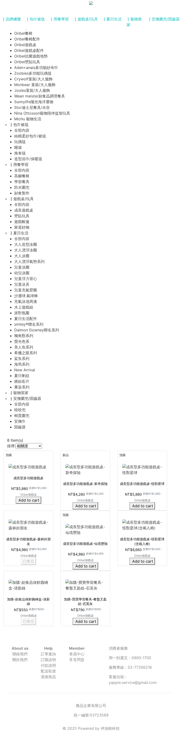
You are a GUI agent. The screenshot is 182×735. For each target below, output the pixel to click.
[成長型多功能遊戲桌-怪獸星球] (142, 469)
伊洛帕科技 (110, 728)
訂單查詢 (48, 654)
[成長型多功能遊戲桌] (27, 466)
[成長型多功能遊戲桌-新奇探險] (85, 469)
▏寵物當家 (134, 22)
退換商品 (48, 676)
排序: (11, 446)
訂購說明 (48, 659)
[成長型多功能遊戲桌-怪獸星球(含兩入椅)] (142, 524)
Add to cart (28, 500)
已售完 (28, 561)
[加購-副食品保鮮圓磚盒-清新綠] (28, 584)
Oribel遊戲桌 (28, 494)
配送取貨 (48, 671)
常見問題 (76, 659)
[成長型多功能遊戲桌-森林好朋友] (28, 524)
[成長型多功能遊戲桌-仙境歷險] (85, 529)
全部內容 (21, 130)
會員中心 (76, 654)
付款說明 (48, 665)
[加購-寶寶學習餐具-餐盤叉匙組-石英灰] (85, 584)
